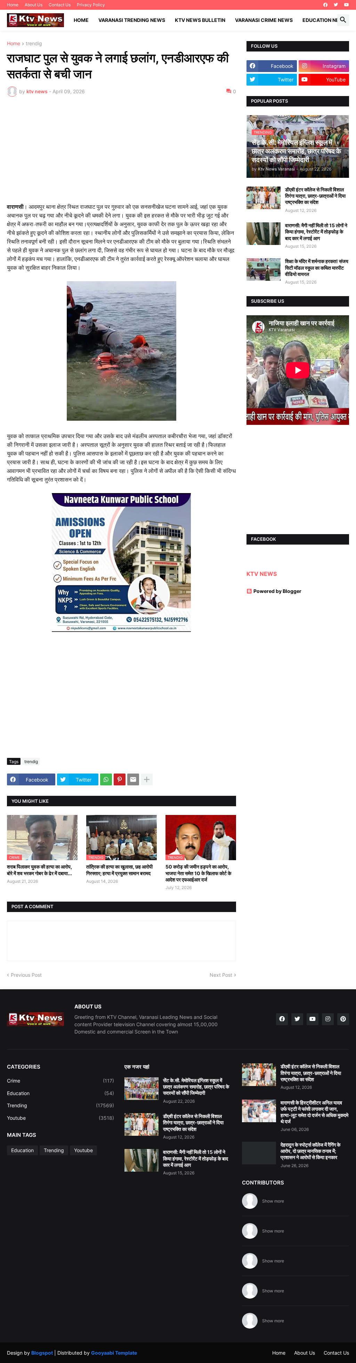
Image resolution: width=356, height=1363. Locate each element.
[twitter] (336, 5)
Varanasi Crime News (264, 20)
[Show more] (147, 779)
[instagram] (328, 1019)
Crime (60, 1081)
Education (60, 1093)
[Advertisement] (121, 154)
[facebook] (325, 5)
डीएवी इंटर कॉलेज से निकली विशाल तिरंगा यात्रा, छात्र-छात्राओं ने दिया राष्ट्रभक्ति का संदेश (315, 196)
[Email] (133, 779)
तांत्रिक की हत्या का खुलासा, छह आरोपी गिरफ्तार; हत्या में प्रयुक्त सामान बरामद (119, 870)
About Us (33, 4)
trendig (34, 43)
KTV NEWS (261, 573)
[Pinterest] (120, 779)
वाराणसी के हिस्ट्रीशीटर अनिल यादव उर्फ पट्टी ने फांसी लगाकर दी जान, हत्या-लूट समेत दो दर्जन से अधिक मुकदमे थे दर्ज (314, 1112)
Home (12, 4)
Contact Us (60, 4)
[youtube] (346, 5)
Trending (60, 1105)
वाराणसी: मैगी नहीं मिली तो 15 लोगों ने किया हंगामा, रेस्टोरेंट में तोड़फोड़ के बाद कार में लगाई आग (316, 231)
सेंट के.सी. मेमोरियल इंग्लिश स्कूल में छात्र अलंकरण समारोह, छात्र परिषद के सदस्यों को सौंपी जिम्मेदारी (196, 1086)
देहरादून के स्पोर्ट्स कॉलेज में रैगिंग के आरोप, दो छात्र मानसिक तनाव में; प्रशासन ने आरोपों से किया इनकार (310, 1151)
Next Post (221, 975)
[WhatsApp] (106, 779)
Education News (324, 20)
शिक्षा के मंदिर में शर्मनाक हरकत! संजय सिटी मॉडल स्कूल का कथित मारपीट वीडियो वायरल (316, 267)
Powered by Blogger (277, 591)
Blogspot (42, 1353)
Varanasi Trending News (131, 20)
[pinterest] (343, 1019)
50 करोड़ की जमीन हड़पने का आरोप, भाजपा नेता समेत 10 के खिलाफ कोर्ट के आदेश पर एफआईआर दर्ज (198, 873)
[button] (343, 20)
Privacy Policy (91, 4)
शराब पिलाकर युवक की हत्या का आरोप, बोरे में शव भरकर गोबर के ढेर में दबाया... (39, 870)
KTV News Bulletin (200, 20)
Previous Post (26, 975)
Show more (273, 1201)
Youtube (60, 1118)
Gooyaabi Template (114, 1353)
